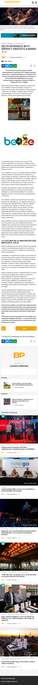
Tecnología (20, 43)
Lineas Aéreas (7, 43)
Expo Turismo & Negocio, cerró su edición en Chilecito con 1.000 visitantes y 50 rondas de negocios (17, 618)
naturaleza (13, 659)
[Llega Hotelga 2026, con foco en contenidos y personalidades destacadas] (19, 471)
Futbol (28, 445)
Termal (19, 659)
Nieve (16, 528)
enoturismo (31, 658)
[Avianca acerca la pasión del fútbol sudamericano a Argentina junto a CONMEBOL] (19, 429)
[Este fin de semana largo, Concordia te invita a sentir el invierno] (19, 642)
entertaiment (5, 528)
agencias (3, 487)
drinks (19, 572)
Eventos (12, 528)
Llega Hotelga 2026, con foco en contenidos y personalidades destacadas (18, 490)
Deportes (23, 445)
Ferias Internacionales (21, 614)
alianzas (17, 445)
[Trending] (3, 416)
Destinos (3, 614)
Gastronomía (5, 659)
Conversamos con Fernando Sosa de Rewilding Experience (22, 384)
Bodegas (12, 658)
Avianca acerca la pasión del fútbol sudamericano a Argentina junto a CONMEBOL (18, 448)
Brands (3, 445)
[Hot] (3, 543)
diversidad (24, 658)
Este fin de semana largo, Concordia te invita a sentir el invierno (18, 662)
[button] (33, 2)
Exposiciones (11, 614)
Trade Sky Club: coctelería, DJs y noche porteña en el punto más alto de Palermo (18, 575)
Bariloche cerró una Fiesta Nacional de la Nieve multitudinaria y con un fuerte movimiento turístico (18, 532)
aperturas (4, 572)
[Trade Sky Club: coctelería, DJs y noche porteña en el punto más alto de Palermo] (19, 557)
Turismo (21, 528)
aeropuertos (5, 658)
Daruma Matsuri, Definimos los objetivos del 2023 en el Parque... (22, 401)
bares (9, 572)
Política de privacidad (8, 678)
